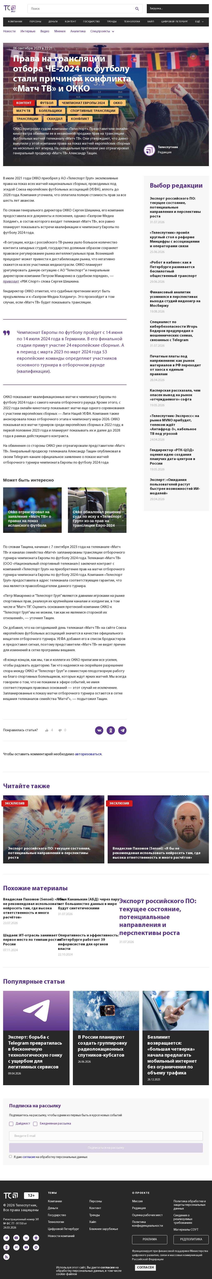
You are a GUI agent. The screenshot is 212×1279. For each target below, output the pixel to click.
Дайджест (23, 1123)
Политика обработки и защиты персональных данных (189, 1205)
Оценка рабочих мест (147, 1215)
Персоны (35, 21)
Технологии (132, 21)
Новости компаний (61, 1236)
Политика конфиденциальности (147, 1223)
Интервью (27, 31)
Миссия (137, 1201)
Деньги (53, 21)
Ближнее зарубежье (103, 1229)
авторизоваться (88, 754)
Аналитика (78, 31)
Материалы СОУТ (185, 1229)
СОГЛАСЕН (145, 1267)
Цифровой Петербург (174, 21)
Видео (44, 31)
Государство (91, 21)
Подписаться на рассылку (106, 1148)
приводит (11, 282)
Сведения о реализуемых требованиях (182, 1219)
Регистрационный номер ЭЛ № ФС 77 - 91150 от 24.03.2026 (21, 1223)
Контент (70, 21)
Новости (9, 31)
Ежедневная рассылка (55, 1123)
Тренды (112, 21)
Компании (15, 21)
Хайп (150, 21)
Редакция (139, 1208)
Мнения (59, 31)
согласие (29, 1157)
